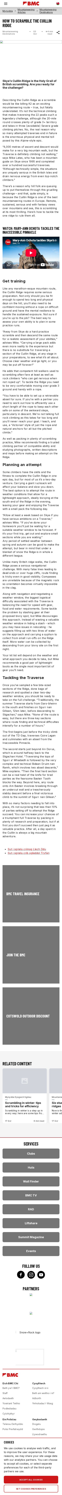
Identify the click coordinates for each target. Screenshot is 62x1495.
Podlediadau (9, 1408)
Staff (5, 1393)
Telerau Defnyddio (13, 1424)
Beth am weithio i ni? (43, 1393)
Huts (31, 1167)
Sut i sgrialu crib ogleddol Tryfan (28, 853)
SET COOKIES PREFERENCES (31, 1489)
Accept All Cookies (30, 1480)
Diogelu (36, 1424)
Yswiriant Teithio (11, 1403)
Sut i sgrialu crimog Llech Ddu (27, 849)
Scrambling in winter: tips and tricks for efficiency (23, 1104)
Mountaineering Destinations (48, 11)
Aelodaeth (8, 1398)
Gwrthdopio (38, 1429)
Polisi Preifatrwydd (13, 1429)
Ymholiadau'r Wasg (42, 1403)
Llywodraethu (39, 1434)
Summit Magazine (31, 1237)
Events (31, 1251)
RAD (31, 1209)
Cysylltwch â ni (40, 1388)
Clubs (31, 1153)
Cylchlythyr (9, 1413)
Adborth (36, 1398)
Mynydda (8, 11)
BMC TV (31, 1195)
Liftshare (31, 1223)
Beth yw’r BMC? (11, 1388)
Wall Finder (31, 1181)
